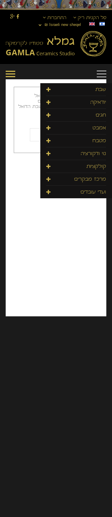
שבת (100, 90)
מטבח (99, 141)
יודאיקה (98, 103)
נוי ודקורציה (93, 154)
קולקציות (96, 167)
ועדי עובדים (93, 192)
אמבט (99, 128)
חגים (101, 115)
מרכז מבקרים (90, 179)
